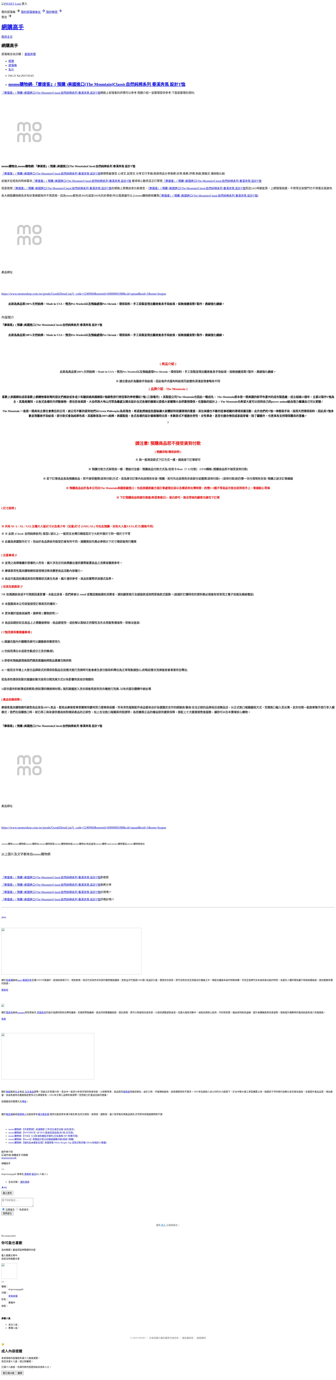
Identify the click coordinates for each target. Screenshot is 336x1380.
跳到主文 (7, 36)
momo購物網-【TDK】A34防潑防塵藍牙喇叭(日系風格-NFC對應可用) (43, 1136)
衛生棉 (9, 1114)
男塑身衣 (41, 1012)
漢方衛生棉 (43, 1114)
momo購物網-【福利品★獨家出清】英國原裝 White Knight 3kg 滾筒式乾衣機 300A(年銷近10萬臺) (57, 1142)
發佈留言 (7, 1213)
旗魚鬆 (126, 1091)
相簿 (11, 61)
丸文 (17, 1091)
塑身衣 (4, 990)
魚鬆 (3, 1019)
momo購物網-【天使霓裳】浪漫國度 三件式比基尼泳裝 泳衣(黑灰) (41, 1129)
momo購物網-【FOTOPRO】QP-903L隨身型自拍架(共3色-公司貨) (41, 1132)
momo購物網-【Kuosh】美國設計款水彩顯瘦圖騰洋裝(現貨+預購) (41, 1139)
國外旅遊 (24, 1182)
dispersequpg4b (8, 1157)
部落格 (12, 65)
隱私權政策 (187, 1338)
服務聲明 (201, 1338)
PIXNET (142, 1338)
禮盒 (24, 1101)
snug (3, 917)
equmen (21, 1012)
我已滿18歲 (8, 1373)
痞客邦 (27, 1174)
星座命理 (30, 54)
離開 (20, 1373)
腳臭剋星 (27, 980)
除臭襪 (9, 980)
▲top (4, 1187)
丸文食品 (29, 1091)
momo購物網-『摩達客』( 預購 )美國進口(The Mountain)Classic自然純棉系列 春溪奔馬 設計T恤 (96, 84)
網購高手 (12, 27)
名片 (11, 69)
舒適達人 (21, 1114)
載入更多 (7, 1193)
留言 (34, 1174)
